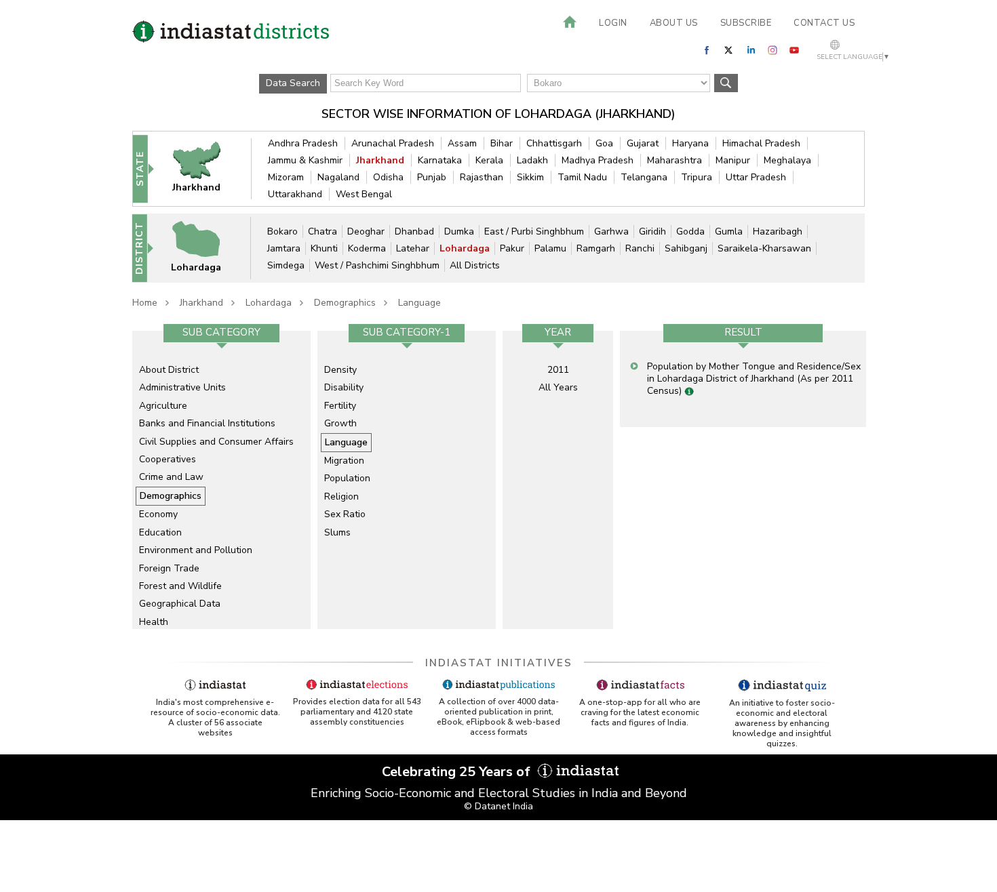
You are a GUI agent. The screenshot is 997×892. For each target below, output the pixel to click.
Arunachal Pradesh (392, 143)
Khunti (324, 248)
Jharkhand (380, 160)
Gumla (729, 231)
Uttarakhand (295, 194)
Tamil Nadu (582, 177)
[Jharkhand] (205, 168)
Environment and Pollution (195, 550)
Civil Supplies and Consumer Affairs (216, 441)
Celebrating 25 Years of (458, 772)
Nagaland (338, 177)
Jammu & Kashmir (305, 160)
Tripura (696, 177)
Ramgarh (595, 248)
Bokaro (282, 231)
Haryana (690, 143)
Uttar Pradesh (756, 177)
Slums (337, 532)
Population (347, 478)
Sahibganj (686, 248)
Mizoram (286, 177)
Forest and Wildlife (180, 586)
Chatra (322, 231)
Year (558, 332)
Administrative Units (182, 387)
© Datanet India (498, 806)
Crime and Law (171, 476)
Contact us (824, 23)
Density (340, 369)
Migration (344, 460)
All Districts (475, 265)
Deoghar (366, 231)
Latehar (412, 248)
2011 (558, 369)
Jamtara (283, 248)
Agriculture (163, 405)
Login (613, 23)
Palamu (550, 248)
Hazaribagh (777, 231)
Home (144, 302)
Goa (604, 143)
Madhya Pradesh (597, 160)
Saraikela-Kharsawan (764, 248)
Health (153, 621)
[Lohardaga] (204, 247)
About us (674, 23)
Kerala (489, 160)
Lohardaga (464, 248)
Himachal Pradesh (761, 143)
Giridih (652, 231)
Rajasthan (481, 177)
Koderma (367, 248)
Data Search (293, 83)
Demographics (345, 302)
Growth (340, 423)
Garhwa (611, 231)
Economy (158, 514)
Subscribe (746, 23)
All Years (558, 387)
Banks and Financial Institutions (207, 423)
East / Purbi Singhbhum (534, 231)
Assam (462, 143)
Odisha (388, 177)
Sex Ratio (345, 514)
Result (743, 332)
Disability (344, 387)
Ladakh (532, 160)
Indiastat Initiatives (498, 663)
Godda (690, 231)
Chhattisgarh (554, 143)
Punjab (431, 177)
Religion (341, 496)
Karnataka (440, 160)
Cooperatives (167, 459)
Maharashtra (674, 160)
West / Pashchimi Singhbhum (377, 265)
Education (160, 532)
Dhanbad (414, 231)
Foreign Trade (169, 568)
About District (169, 369)
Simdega (286, 265)
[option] (221, 480)
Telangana (644, 177)
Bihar (501, 143)
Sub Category (221, 332)
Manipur (733, 160)
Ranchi (639, 248)
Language (419, 302)
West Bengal (364, 194)
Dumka (459, 231)
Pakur (512, 248)
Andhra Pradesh (303, 143)
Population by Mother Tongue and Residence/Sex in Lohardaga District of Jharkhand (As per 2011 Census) (754, 378)
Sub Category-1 (406, 332)
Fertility (340, 405)
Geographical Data (179, 603)
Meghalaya (787, 160)
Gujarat (643, 143)
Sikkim (530, 177)
